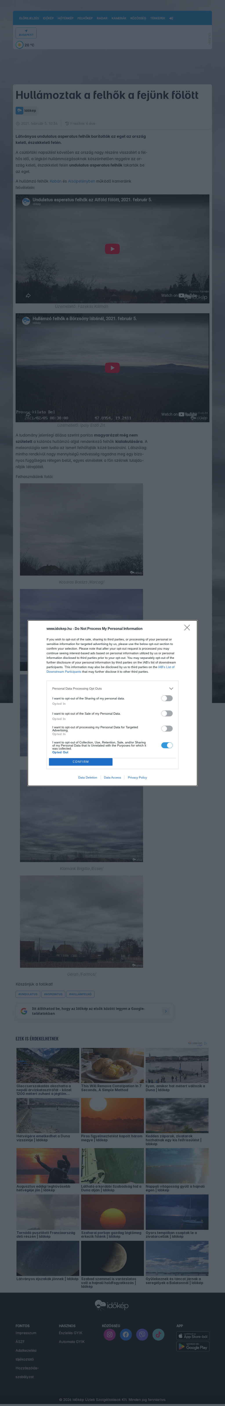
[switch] (167, 698)
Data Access (112, 777)
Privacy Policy (137, 777)
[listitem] (112, 688)
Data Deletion (87, 777)
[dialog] (112, 703)
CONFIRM (81, 761)
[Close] (188, 629)
